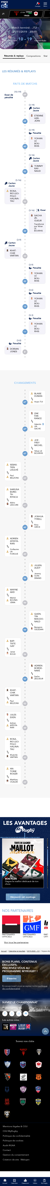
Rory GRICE (37, 526)
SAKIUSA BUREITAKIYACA (14, 493)
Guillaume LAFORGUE (14, 551)
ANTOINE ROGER (14, 771)
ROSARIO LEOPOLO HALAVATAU (14, 196)
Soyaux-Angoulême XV (9, 41)
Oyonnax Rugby (40, 40)
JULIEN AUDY (38, 566)
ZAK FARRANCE (38, 416)
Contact (7, 1150)
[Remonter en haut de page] (45, 1031)
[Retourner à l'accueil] (4, 9)
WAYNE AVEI (14, 590)
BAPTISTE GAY (13, 643)
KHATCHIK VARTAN (14, 253)
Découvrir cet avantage (22, 897)
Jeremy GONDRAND (37, 575)
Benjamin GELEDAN (38, 628)
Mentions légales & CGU (15, 1126)
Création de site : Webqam (16, 1159)
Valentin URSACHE (37, 426)
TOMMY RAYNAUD (38, 168)
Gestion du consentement (16, 1154)
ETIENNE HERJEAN (38, 118)
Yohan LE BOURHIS (38, 452)
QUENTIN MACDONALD (39, 618)
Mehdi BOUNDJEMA (14, 600)
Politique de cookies (13, 1140)
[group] (26, 14)
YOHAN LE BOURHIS (38, 142)
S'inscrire (11, 978)
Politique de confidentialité (16, 1135)
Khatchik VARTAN (14, 756)
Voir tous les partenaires (16, 942)
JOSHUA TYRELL (38, 517)
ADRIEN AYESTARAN (14, 541)
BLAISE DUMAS (38, 394)
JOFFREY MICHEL (38, 442)
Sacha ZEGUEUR (38, 677)
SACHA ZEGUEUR (38, 218)
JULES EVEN (13, 715)
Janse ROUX (13, 653)
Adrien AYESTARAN (14, 725)
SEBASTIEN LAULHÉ (14, 467)
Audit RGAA (9, 1145)
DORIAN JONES (14, 350)
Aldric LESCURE (14, 504)
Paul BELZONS (14, 476)
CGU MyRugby (10, 1131)
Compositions (33, 56)
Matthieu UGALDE (14, 780)
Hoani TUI (38, 402)
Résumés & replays (14, 56)
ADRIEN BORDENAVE (38, 668)
